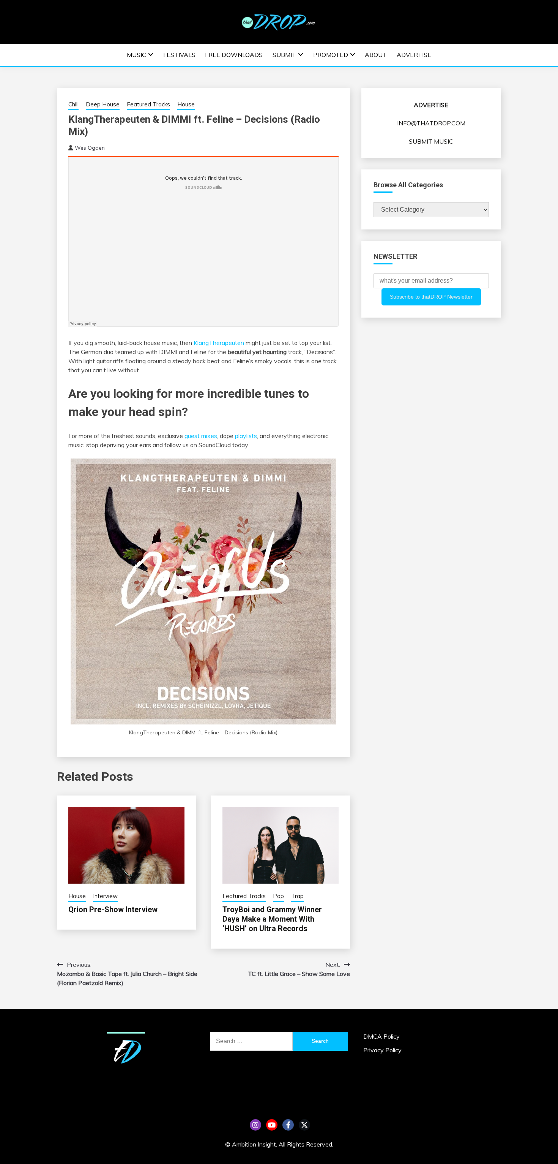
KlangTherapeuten (219, 342)
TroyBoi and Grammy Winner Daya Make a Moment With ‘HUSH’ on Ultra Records (272, 919)
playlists (246, 436)
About (376, 55)
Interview (105, 896)
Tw (304, 1125)
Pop (278, 896)
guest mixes (200, 436)
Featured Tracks (148, 104)
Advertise (414, 55)
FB (288, 1125)
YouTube (271, 1125)
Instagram (255, 1125)
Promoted (330, 55)
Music (136, 55)
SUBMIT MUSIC (431, 141)
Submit (284, 55)
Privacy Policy (382, 1050)
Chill (73, 104)
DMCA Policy (381, 1036)
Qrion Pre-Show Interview (113, 909)
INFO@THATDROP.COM (431, 123)
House (186, 104)
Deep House (103, 104)
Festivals (179, 55)
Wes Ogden (90, 147)
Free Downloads (234, 55)
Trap (297, 896)
